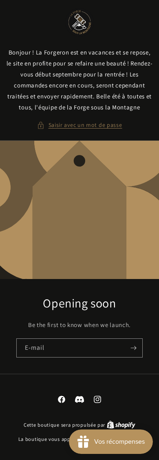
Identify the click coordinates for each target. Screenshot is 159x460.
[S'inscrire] (133, 348)
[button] (79, 125)
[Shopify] (121, 424)
